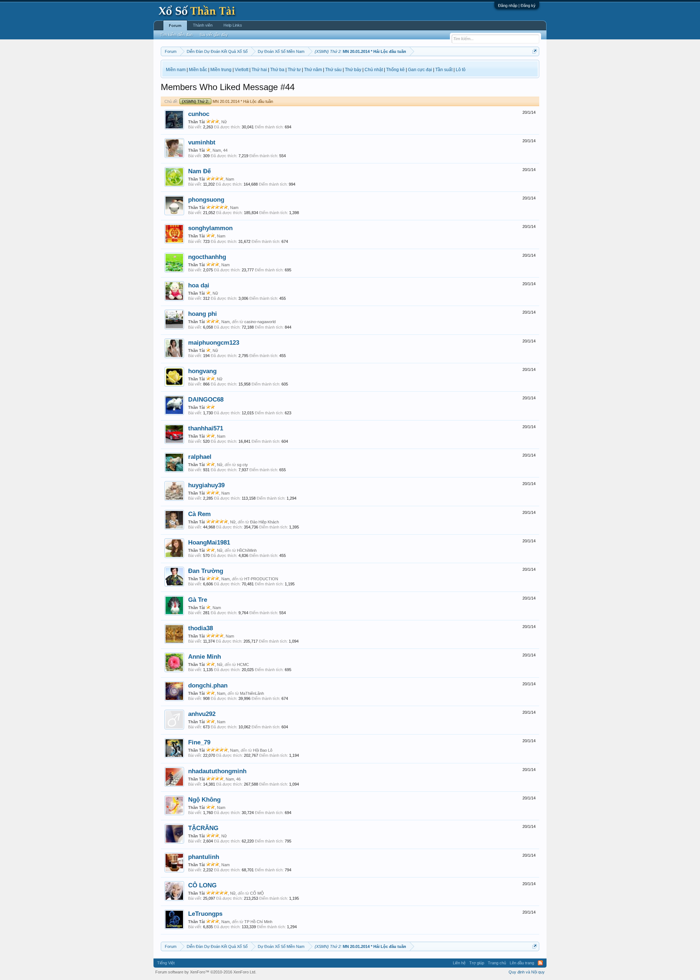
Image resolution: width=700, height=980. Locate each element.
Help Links (232, 25)
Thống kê (395, 69)
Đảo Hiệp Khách (264, 522)
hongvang (202, 371)
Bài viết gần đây (214, 34)
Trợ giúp (476, 963)
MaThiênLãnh (252, 693)
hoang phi (202, 313)
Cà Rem (199, 514)
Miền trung (221, 69)
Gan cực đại (420, 69)
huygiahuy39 (206, 485)
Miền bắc (198, 69)
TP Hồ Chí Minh (258, 921)
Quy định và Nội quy (527, 972)
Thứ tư (294, 69)
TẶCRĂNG (203, 828)
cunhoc (198, 113)
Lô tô (461, 69)
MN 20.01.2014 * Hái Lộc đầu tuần (227, 101)
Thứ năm (313, 69)
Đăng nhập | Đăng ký (517, 5)
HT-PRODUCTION (261, 579)
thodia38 (200, 628)
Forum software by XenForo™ (205, 972)
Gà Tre (197, 599)
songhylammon (210, 228)
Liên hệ (459, 963)
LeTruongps (205, 913)
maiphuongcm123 (213, 342)
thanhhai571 (205, 428)
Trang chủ (497, 963)
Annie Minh (204, 656)
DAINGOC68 (205, 399)
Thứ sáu (333, 69)
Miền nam (176, 69)
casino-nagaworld (260, 321)
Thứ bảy (353, 69)
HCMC (243, 664)
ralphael (199, 456)
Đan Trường (205, 570)
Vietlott (241, 69)
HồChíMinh (247, 550)
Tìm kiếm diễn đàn (176, 34)
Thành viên (203, 25)
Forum (175, 25)
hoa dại (198, 285)
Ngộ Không (204, 799)
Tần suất (443, 69)
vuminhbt (201, 142)
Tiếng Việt (166, 963)
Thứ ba (277, 69)
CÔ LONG (202, 885)
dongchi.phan (208, 685)
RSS (540, 962)
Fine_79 (199, 742)
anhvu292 (201, 713)
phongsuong (206, 199)
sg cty (242, 464)
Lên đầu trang (522, 963)
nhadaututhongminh (217, 771)
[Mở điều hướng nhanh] (534, 51)
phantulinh (203, 856)
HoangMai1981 (209, 542)
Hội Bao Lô (262, 750)
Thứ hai (259, 69)
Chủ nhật (374, 69)
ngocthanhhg (207, 256)
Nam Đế (199, 171)
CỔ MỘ (257, 893)
